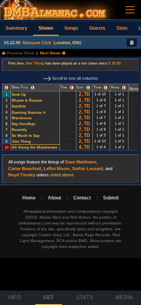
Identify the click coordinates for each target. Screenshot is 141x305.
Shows (45, 28)
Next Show (50, 53)
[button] (6, 87)
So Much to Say (26, 136)
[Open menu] (130, 10)
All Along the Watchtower (35, 147)
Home (29, 198)
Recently (19, 130)
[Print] (132, 42)
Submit (111, 198)
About (54, 198)
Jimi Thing (34, 63)
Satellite (19, 106)
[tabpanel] (70, 121)
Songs (71, 28)
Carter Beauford (24, 168)
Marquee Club (37, 42)
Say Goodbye (23, 124)
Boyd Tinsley (21, 174)
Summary (16, 28)
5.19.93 (114, 63)
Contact (82, 198)
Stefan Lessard (87, 168)
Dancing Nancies (27, 113)
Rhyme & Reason (27, 100)
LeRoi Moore (56, 168)
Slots (122, 28)
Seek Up (19, 95)
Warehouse (22, 118)
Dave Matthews (80, 162)
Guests (97, 28)
